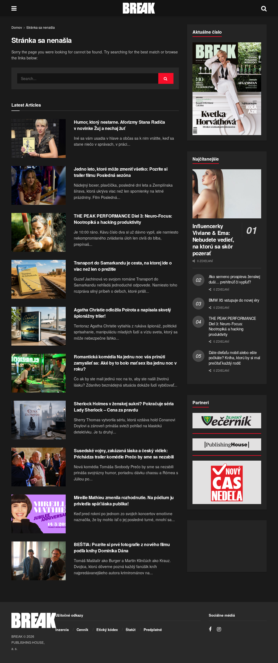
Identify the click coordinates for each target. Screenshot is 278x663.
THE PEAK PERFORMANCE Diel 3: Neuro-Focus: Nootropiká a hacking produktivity (123, 219)
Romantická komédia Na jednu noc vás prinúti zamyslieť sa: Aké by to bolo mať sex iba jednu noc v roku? (125, 362)
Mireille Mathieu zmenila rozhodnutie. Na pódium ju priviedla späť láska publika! (124, 500)
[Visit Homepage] (138, 8)
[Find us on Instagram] (219, 629)
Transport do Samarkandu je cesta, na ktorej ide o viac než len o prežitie (123, 266)
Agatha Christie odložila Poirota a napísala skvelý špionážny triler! (122, 313)
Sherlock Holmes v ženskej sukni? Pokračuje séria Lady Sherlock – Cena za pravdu (124, 406)
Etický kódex (107, 629)
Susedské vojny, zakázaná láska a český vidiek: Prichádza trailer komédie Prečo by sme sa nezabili (124, 453)
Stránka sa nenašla (40, 27)
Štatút (130, 629)
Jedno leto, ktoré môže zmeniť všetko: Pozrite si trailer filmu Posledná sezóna (121, 172)
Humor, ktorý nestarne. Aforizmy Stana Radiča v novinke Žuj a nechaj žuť (119, 125)
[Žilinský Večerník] (226, 420)
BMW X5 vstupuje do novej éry (234, 300)
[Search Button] (264, 8)
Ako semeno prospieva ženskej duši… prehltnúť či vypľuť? (234, 279)
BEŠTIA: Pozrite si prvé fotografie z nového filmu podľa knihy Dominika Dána (122, 547)
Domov (16, 27)
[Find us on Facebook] (210, 629)
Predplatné (153, 629)
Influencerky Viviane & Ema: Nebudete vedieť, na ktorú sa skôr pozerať (213, 239)
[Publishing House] (226, 444)
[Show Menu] (14, 8)
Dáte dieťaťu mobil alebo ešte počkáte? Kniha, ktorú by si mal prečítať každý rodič (234, 358)
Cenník (82, 629)
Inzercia (62, 629)
